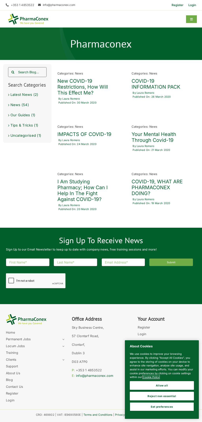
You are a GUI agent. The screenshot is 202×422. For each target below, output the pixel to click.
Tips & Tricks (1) (24, 125)
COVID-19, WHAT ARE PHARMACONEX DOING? (157, 187)
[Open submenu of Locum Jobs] (62, 346)
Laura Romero (71, 98)
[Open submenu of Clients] (62, 359)
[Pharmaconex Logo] (28, 15)
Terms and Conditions (97, 414)
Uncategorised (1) (25, 135)
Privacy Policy (124, 414)
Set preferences (162, 406)
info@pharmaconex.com (94, 376)
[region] (162, 379)
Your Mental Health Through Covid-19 (154, 137)
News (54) (19, 105)
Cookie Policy (151, 377)
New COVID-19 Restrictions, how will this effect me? (82, 87)
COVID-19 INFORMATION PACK (156, 84)
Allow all (162, 385)
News (79, 73)
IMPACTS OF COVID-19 (84, 134)
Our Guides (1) (23, 115)
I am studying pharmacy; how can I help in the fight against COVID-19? (82, 190)
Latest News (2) (24, 95)
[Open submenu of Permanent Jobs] (62, 339)
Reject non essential (162, 396)
